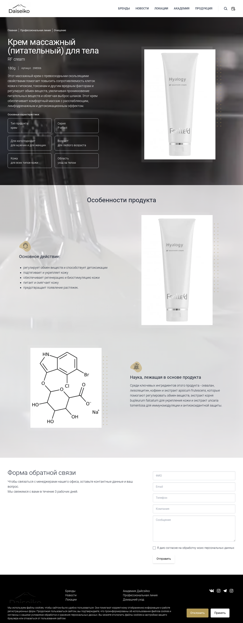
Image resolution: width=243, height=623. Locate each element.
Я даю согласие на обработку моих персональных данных (195, 548)
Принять (220, 613)
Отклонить (197, 613)
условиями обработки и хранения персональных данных (64, 614)
